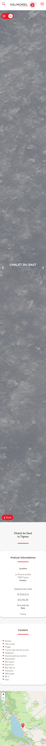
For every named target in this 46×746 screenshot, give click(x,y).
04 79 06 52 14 (23, 594)
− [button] (3, 698)
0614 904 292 (23, 599)
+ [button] (3, 694)
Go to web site (23, 605)
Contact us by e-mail (23, 588)
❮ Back (7, 517)
